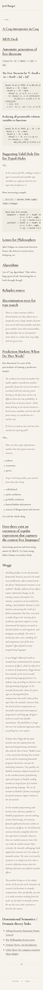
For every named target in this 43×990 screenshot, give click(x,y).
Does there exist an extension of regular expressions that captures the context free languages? (21, 533)
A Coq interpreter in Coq (20, 29)
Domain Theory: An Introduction (21, 944)
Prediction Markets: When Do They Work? (20, 353)
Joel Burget (8, 6)
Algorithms (10, 265)
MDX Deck (10, 39)
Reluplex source (13, 290)
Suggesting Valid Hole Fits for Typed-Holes (20, 156)
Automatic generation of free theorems (19, 51)
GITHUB (15, 981)
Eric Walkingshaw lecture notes (20, 939)
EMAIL (28, 981)
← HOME (5, 20)
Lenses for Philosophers (19, 239)
